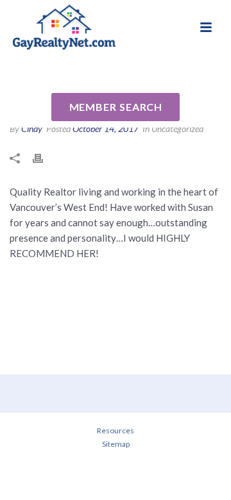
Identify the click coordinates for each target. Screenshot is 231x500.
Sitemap (116, 444)
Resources (115, 430)
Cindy (31, 128)
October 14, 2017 (106, 128)
